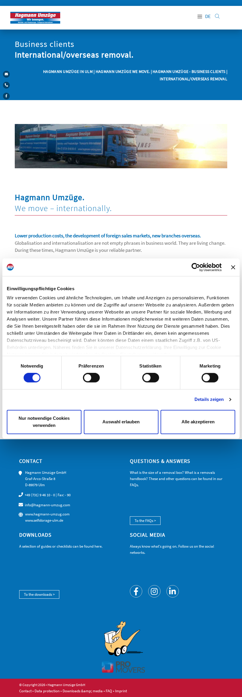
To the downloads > (39, 594)
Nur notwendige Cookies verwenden (44, 422)
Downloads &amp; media (83, 690)
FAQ (109, 690)
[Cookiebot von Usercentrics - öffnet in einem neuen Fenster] (196, 267)
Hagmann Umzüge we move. (123, 71)
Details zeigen (209, 399)
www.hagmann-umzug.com (47, 514)
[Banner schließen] (233, 267)
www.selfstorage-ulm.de (44, 520)
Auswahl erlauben (121, 421)
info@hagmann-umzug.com (47, 504)
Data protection (47, 690)
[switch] (91, 378)
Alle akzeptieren (198, 421)
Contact (25, 690)
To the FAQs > (145, 520)
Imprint (121, 690)
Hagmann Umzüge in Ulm (68, 71)
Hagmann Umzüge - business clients (189, 71)
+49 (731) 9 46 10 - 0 (40, 494)
